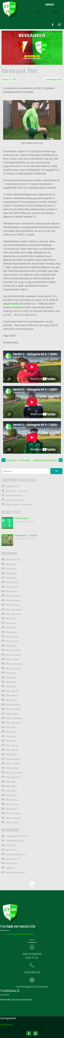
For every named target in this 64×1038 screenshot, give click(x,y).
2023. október (12, 713)
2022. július (10, 781)
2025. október (12, 604)
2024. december (13, 650)
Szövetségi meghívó (15, 500)
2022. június (11, 786)
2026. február (11, 586)
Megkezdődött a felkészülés (18, 504)
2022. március (11, 799)
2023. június (11, 731)
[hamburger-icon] (38, 11)
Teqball (8, 868)
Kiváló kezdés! (12, 486)
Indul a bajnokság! (14, 495)
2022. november (13, 763)
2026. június (11, 568)
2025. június (11, 623)
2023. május (11, 736)
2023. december (13, 704)
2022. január (11, 808)
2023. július (10, 727)
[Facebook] (52, 24)
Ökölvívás (10, 863)
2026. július (10, 564)
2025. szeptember (14, 609)
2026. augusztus (13, 559)
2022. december (13, 759)
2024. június (11, 677)
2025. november (13, 600)
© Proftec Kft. (6, 1024)
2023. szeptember (14, 718)
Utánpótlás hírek (13, 872)
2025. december (13, 595)
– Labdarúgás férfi (14, 836)
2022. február (11, 804)
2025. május (11, 627)
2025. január (11, 645)
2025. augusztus (13, 614)
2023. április (11, 740)
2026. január (11, 591)
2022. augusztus (13, 777)
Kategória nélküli (13, 854)
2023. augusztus (13, 722)
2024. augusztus (13, 668)
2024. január (11, 700)
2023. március (11, 745)
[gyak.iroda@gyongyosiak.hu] (32, 979)
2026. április (11, 577)
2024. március (11, 691)
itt (32, 88)
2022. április (11, 795)
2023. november (13, 709)
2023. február (11, 750)
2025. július (10, 618)
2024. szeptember (14, 663)
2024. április (11, 686)
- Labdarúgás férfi (53, 79)
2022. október (12, 768)
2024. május (11, 682)
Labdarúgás (10, 858)
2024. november (13, 654)
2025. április (11, 632)
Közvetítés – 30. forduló (16, 460)
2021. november (13, 818)
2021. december (13, 813)
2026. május (11, 573)
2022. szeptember (14, 772)
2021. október (12, 822)
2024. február (11, 695)
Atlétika (9, 845)
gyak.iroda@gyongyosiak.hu (32, 987)
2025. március (11, 636)
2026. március (11, 582)
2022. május (11, 790)
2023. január (11, 754)
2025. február (11, 641)
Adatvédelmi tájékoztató (20, 934)
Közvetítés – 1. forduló (16, 491)
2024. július (10, 672)
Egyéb (8, 849)
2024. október (12, 659)
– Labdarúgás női (13, 840)
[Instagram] (59, 24)
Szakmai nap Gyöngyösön (47, 460)
